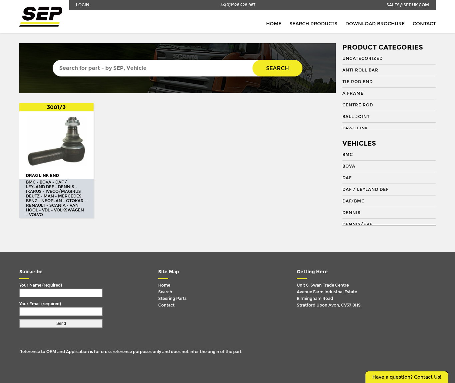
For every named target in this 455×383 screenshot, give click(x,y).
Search (277, 68)
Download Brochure (375, 24)
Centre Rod (357, 105)
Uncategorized (362, 58)
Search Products (313, 24)
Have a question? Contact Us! (406, 377)
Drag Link (355, 128)
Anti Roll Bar (360, 70)
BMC (347, 154)
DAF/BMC (353, 201)
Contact (424, 24)
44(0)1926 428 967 (238, 5)
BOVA (348, 166)
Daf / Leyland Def (365, 189)
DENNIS (351, 212)
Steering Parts (172, 298)
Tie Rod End (357, 81)
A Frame (353, 93)
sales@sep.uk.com (407, 5)
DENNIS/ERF (357, 224)
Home (273, 24)
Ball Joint (356, 116)
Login (82, 5)
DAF (347, 178)
